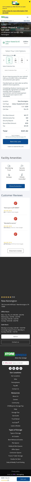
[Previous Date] (4, 60)
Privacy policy (15, 471)
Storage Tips (15, 412)
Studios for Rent (15, 459)
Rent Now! (27, 21)
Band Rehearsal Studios (15, 440)
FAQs (15, 409)
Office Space (15, 449)
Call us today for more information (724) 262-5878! (15, 12)
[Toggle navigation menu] (28, 17)
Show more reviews (15, 251)
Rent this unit (15, 141)
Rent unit (23, 479)
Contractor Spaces (15, 453)
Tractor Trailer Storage (15, 456)
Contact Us (15, 389)
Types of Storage (15, 433)
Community (15, 403)
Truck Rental (15, 419)
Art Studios (15, 436)
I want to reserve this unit (15, 146)
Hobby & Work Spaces (15, 446)
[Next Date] (27, 60)
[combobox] (15, 70)
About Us (15, 396)
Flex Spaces (15, 443)
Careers (15, 399)
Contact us (15, 342)
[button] (10, 368)
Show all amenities (15, 186)
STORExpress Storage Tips (15, 406)
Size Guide (15, 416)
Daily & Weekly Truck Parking (15, 462)
